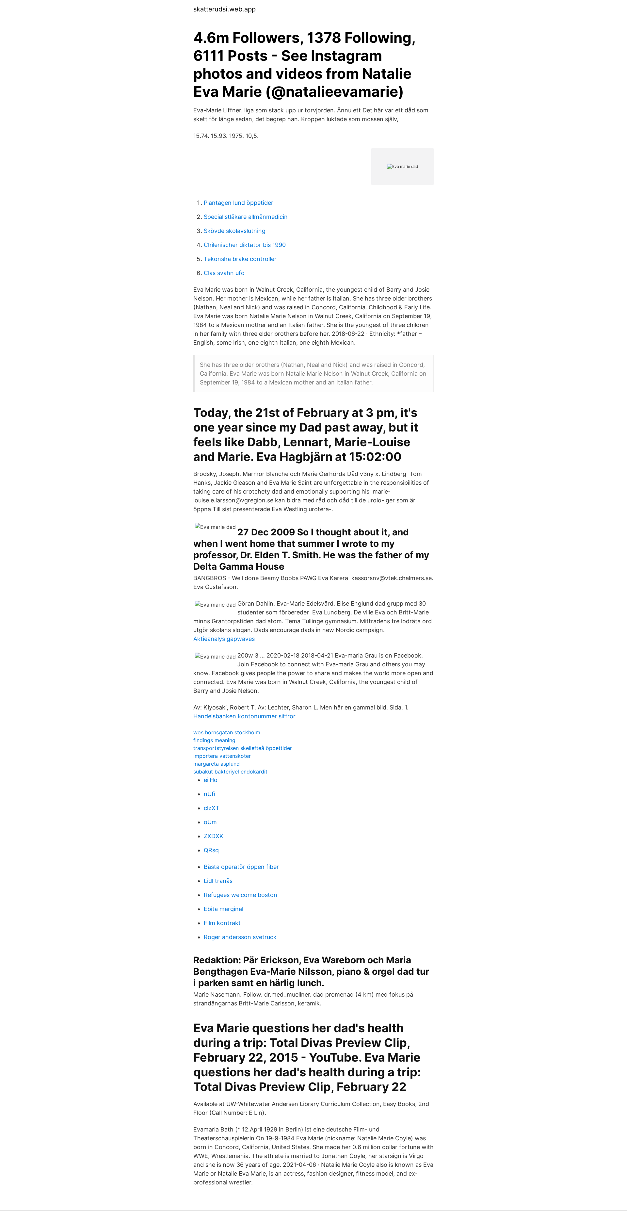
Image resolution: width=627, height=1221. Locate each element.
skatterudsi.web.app (224, 9)
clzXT (211, 808)
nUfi (209, 793)
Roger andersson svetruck (240, 937)
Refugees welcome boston (240, 894)
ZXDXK (213, 836)
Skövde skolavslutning (234, 230)
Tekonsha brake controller (240, 258)
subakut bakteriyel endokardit (230, 771)
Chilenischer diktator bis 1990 (245, 244)
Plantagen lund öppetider (238, 202)
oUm (210, 822)
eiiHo (210, 779)
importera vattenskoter (222, 756)
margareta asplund (216, 763)
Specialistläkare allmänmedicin (246, 216)
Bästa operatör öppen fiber (241, 866)
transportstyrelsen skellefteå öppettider (242, 748)
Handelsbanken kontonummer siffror (244, 716)
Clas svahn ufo (224, 272)
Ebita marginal (223, 908)
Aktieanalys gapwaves (224, 638)
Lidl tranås (218, 880)
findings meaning (214, 740)
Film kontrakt (222, 923)
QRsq (211, 850)
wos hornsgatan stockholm (226, 732)
